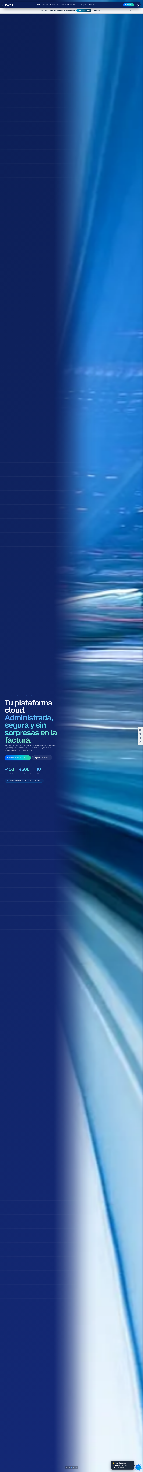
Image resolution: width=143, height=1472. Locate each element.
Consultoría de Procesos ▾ (50, 5)
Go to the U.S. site (84, 10)
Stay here (97, 10)
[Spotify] (140, 738)
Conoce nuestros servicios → (17, 758)
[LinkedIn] (140, 730)
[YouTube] (140, 734)
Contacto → (128, 5)
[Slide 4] (73, 1467)
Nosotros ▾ (92, 5)
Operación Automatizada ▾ (69, 5)
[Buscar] (120, 4)
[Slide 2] (69, 1467)
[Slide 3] (71, 1467)
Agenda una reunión (42, 758)
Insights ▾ (84, 5)
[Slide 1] (66, 1467)
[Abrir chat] (138, 1467)
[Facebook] (140, 742)
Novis (9, 5)
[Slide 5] (76, 1467)
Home (38, 5)
